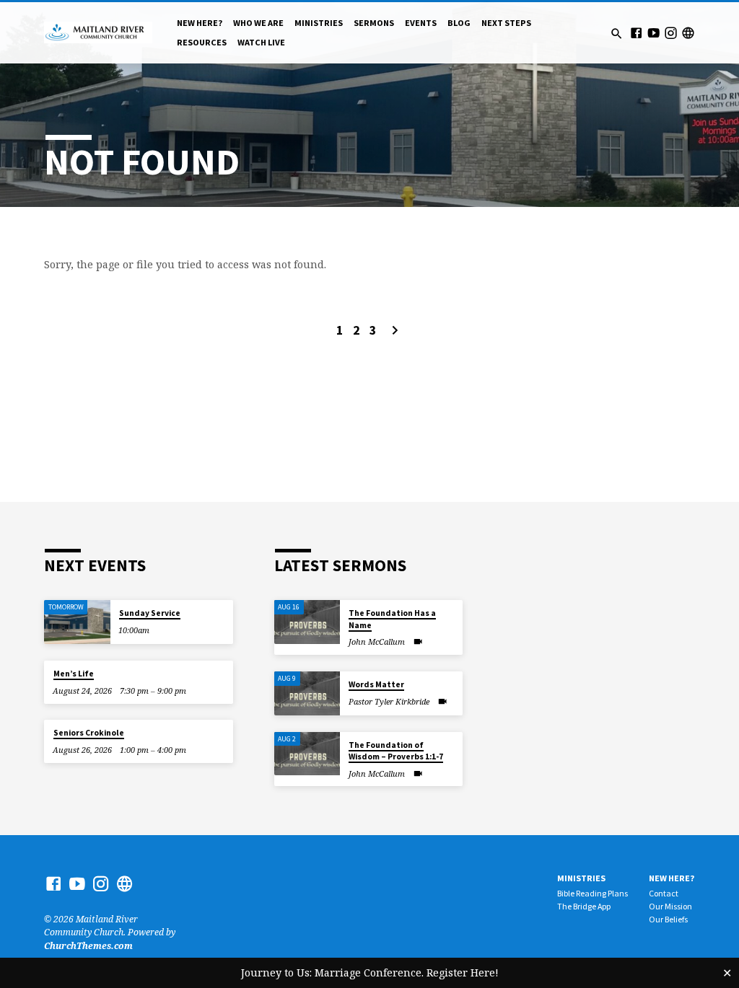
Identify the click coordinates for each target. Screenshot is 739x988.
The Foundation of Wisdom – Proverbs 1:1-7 (396, 751)
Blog (459, 22)
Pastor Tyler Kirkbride (389, 701)
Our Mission (670, 906)
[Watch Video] (418, 641)
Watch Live (261, 42)
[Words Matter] (307, 693)
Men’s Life (73, 674)
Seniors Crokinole (88, 733)
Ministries (318, 22)
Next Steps (506, 22)
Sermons (374, 22)
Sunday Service (149, 613)
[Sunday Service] (77, 622)
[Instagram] (671, 33)
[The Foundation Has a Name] (307, 622)
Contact (663, 893)
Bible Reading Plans (592, 893)
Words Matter (376, 684)
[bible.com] (688, 33)
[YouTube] (653, 33)
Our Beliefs (668, 919)
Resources (202, 42)
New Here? (199, 22)
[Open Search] (617, 33)
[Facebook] (636, 33)
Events (421, 22)
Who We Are (258, 22)
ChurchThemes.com (88, 946)
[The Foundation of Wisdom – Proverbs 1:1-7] (307, 754)
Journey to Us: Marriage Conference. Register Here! (370, 972)
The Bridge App (584, 906)
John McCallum (377, 641)
